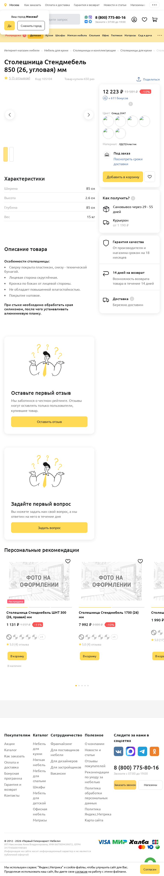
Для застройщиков (66, 767)
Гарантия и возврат (87, 5)
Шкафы (39, 787)
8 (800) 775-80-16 (110, 17)
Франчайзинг (61, 743)
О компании (94, 743)
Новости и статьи (115, 5)
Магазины (150, 785)
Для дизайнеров (64, 761)
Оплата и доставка (57, 5)
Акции (9, 743)
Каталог (10, 750)
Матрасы (40, 820)
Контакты (11, 795)
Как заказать (32, 5)
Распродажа (13, 35)
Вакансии (58, 773)
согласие (81, 871)
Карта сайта (94, 820)
